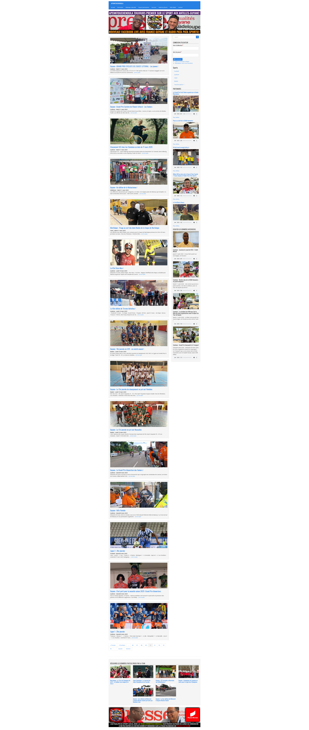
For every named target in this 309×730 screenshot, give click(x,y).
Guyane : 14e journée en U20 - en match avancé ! (127, 348)
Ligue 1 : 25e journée (117, 631)
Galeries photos (163, 7)
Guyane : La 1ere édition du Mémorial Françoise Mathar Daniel (166, 700)
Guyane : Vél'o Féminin (117, 510)
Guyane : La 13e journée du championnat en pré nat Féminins (131, 389)
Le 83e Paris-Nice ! (117, 268)
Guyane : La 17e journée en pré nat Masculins (126, 429)
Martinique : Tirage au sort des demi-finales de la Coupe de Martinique (134, 227)
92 (160, 645)
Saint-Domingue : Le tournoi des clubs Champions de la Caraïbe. (141, 681)
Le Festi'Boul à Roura (178, 202)
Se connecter (178, 59)
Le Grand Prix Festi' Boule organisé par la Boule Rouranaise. (185, 93)
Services (154, 7)
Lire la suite (137, 72)
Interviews (120, 7)
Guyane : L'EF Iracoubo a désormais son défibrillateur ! (165, 681)
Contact (180, 7)
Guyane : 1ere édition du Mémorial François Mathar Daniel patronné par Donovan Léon (143, 700)
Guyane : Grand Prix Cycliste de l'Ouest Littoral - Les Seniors (131, 106)
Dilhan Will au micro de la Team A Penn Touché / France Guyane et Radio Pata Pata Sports (185, 175)
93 (164, 645)
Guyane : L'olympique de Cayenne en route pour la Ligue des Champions (188, 681)
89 (146, 645)
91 (155, 645)
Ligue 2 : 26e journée (117, 550)
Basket (176, 81)
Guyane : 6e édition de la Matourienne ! (123, 187)
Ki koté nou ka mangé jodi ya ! (181, 147)
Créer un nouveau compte (182, 61)
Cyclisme (176, 74)
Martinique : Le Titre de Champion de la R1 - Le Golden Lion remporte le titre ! (120, 682)
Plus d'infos (176, 117)
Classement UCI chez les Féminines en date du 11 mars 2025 (131, 147)
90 (151, 645)
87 (137, 645)
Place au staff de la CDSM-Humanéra (183, 121)
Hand (175, 78)
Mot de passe (177, 52)
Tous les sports (178, 84)
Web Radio (173, 7)
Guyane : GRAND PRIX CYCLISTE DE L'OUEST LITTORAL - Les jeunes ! (134, 66)
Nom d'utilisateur (177, 45)
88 (142, 645)
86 (133, 645)
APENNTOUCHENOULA (117, 3)
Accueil (113, 7)
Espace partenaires (143, 7)
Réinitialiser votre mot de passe (184, 63)
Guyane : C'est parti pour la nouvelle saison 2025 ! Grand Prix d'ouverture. (135, 591)
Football (176, 71)
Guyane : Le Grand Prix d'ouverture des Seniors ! (126, 470)
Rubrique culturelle (131, 7)
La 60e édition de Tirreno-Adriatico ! (123, 308)
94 (111, 649)
